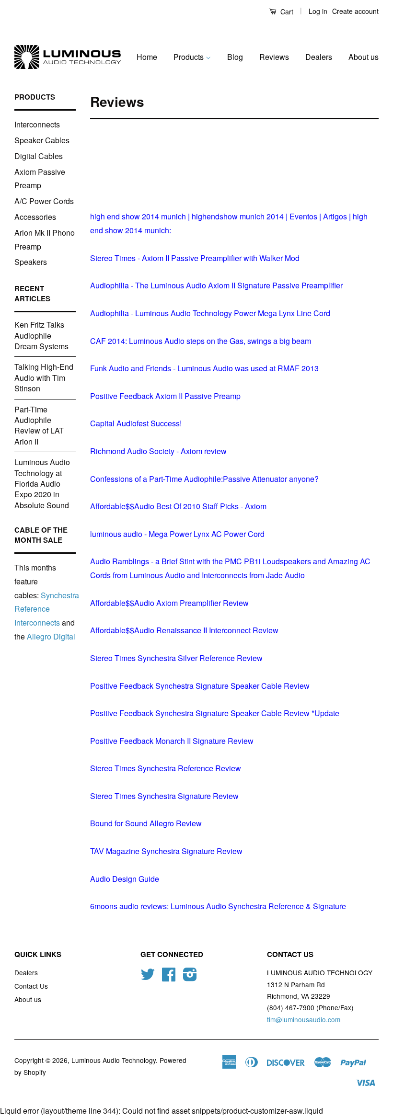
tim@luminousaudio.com (303, 1019)
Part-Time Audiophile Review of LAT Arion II (39, 425)
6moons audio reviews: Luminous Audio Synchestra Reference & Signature (218, 906)
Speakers (30, 261)
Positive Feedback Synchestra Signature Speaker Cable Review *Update (214, 713)
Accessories (35, 216)
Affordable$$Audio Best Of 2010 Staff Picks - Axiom (178, 506)
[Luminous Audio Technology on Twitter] (147, 977)
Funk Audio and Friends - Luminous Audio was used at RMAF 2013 (204, 368)
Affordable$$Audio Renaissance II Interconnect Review (184, 630)
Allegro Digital (51, 636)
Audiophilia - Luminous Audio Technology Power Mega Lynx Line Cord (210, 313)
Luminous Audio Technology (113, 1060)
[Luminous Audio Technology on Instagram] (190, 977)
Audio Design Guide (124, 878)
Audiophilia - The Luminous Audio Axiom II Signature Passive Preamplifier (216, 285)
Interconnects (37, 124)
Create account (355, 11)
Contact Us (31, 986)
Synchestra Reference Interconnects (46, 609)
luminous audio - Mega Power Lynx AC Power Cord (177, 533)
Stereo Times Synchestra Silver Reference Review (176, 657)
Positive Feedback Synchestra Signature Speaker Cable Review (200, 685)
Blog (235, 56)
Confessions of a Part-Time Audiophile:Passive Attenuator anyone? (204, 478)
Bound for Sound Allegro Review (146, 823)
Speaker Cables (41, 140)
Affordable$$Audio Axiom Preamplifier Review (169, 602)
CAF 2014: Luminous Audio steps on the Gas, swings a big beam (200, 340)
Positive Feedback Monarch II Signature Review (172, 740)
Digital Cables (38, 155)
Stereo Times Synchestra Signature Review (164, 795)
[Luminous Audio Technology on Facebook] (169, 977)
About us (363, 56)
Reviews (274, 56)
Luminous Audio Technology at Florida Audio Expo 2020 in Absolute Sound (42, 483)
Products (189, 56)
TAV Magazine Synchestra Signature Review (166, 850)
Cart (285, 11)
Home (147, 56)
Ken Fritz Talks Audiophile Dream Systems (41, 335)
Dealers (318, 56)
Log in (318, 11)
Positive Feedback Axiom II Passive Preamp (165, 395)
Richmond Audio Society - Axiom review (158, 450)
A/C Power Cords (44, 200)
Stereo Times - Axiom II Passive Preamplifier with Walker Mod (195, 257)
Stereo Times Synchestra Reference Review (165, 768)
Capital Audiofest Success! (136, 423)
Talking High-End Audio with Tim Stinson (43, 377)
